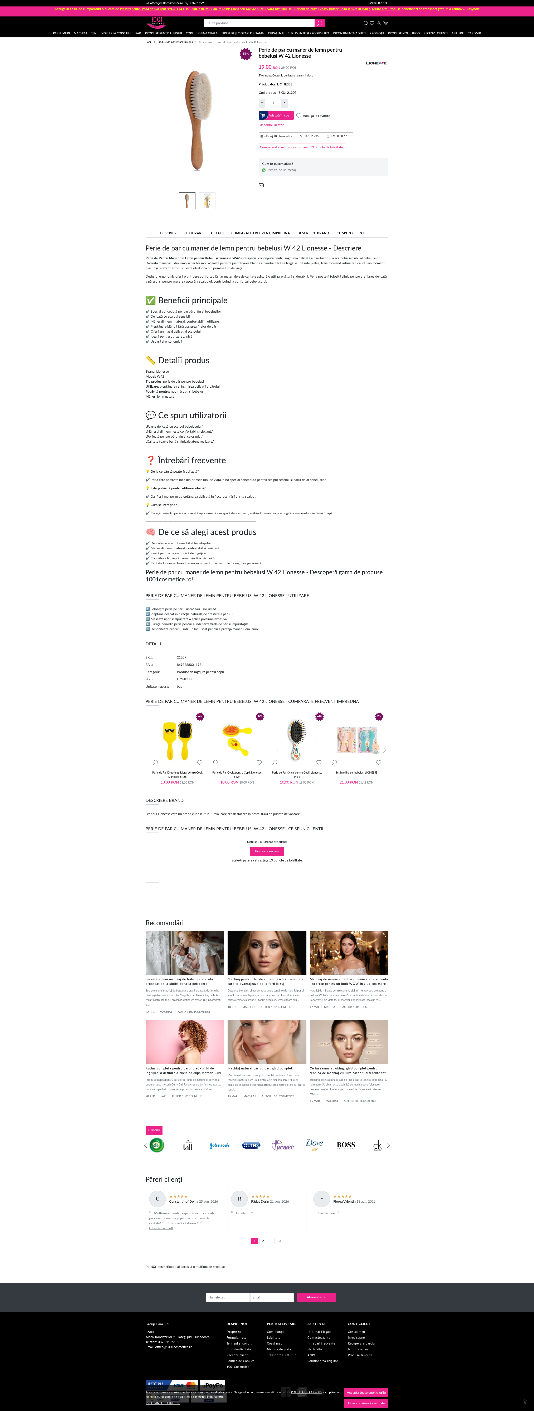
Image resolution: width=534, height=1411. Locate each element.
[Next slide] (384, 750)
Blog (416, 33)
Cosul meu (274, 1343)
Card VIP (474, 33)
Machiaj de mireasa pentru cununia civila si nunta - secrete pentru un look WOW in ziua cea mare (349, 981)
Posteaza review (267, 851)
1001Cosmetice (238, 1367)
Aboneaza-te (316, 1297)
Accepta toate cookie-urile (366, 1392)
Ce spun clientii (351, 233)
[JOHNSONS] (219, 1153)
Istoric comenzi (359, 1349)
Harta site (314, 1349)
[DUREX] (251, 1153)
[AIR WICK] (156, 1153)
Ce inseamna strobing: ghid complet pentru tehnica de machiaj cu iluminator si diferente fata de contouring (349, 1071)
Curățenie (276, 33)
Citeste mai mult (161, 1228)
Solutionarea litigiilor (322, 1361)
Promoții (377, 33)
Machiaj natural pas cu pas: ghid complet (260, 1068)
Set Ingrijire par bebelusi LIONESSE (357, 772)
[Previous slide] (145, 1145)
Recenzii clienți (436, 33)
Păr (138, 33)
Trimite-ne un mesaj (281, 170)
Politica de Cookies (240, 1361)
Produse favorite (360, 1355)
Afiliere (458, 33)
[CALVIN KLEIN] (378, 1153)
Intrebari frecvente (321, 1343)
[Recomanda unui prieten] (261, 185)
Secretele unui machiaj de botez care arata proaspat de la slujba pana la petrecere (179, 981)
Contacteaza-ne (318, 1337)
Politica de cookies (306, 1392)
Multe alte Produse (386, 9)
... (271, 1241)
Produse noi (398, 33)
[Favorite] (372, 23)
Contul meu (356, 1332)
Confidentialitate (239, 1349)
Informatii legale (319, 1332)
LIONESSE (284, 84)
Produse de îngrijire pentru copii (175, 42)
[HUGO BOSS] (346, 1153)
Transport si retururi (282, 1355)
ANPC (311, 1355)
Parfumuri (61, 33)
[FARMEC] (283, 1153)
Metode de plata (279, 1349)
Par (163, 1096)
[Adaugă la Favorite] (199, 762)
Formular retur (237, 1337)
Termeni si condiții (240, 1343)
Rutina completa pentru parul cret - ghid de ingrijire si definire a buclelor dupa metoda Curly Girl (184, 1071)
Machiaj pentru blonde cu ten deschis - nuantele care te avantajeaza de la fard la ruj (266, 981)
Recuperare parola (361, 1343)
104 (266, 9)
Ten (94, 33)
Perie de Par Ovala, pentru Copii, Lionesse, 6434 (297, 774)
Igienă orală (208, 33)
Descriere (169, 233)
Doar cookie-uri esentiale (366, 1403)
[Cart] (385, 23)
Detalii (217, 233)
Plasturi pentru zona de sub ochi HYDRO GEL (152, 9)
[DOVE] (314, 1153)
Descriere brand (313, 233)
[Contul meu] (379, 23)
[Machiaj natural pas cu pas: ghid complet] (267, 1042)
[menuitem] (187, 200)
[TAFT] (188, 1153)
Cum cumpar (276, 1332)
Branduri (154, 1130)
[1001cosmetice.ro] (168, 23)
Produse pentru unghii (163, 33)
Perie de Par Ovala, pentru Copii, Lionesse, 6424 (237, 774)
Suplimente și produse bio (308, 33)
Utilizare (195, 233)
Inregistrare (356, 1337)
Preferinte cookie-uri (163, 1403)
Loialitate (273, 1337)
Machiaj (80, 33)
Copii (190, 33)
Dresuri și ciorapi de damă (243, 33)
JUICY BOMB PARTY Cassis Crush (215, 9)
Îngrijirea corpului (116, 33)
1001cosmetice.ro (163, 1266)
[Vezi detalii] (155, 762)
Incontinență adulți (349, 33)
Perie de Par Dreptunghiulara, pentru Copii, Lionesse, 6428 (177, 774)
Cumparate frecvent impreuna (260, 233)
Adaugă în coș (279, 115)
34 (279, 1241)
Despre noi (235, 1332)
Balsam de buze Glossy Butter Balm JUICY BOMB (331, 9)
